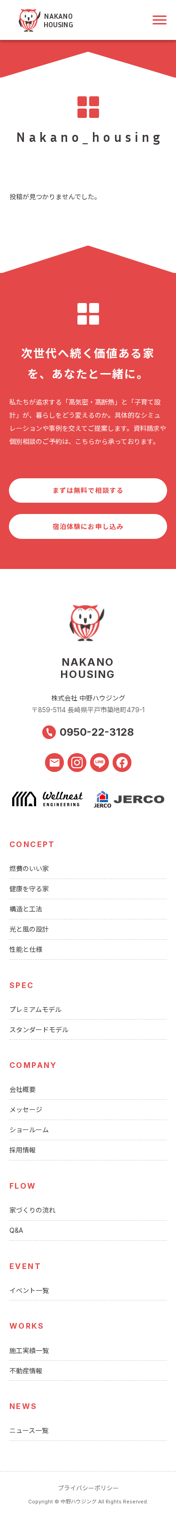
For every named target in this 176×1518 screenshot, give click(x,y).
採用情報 (22, 1150)
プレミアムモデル (35, 1009)
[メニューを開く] (160, 20)
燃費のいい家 (29, 868)
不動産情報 (25, 1371)
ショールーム (29, 1130)
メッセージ (25, 1109)
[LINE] (99, 762)
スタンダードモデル (39, 1030)
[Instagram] (77, 762)
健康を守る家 (29, 889)
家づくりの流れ (32, 1210)
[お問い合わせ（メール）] (54, 762)
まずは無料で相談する (88, 490)
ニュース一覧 (28, 1430)
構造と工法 (25, 909)
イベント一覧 (29, 1290)
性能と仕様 (25, 949)
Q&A (16, 1230)
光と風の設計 (29, 929)
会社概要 (22, 1089)
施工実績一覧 (29, 1351)
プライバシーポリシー (88, 1488)
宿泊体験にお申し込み (88, 526)
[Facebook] (122, 762)
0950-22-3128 (97, 732)
